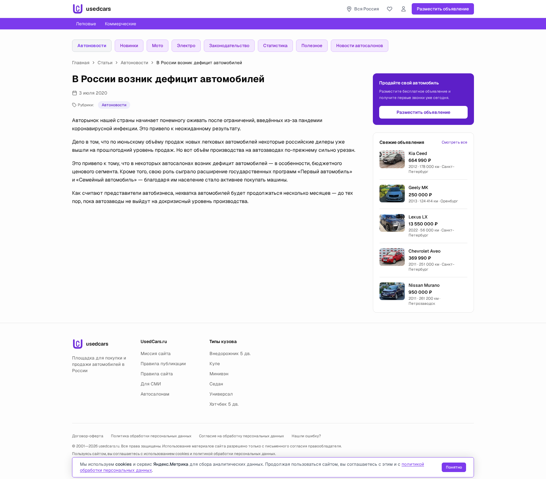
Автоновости (91, 45)
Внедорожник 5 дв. (230, 353)
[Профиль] (403, 9)
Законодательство (229, 45)
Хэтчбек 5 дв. (224, 404)
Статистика (275, 45)
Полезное (311, 45)
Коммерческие (120, 24)
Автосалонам (155, 394)
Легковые (86, 24)
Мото (157, 45)
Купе (214, 363)
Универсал (221, 394)
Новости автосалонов (359, 45)
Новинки (129, 45)
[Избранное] (389, 9)
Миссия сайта (156, 353)
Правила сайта (157, 374)
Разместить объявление (443, 9)
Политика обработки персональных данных (151, 436)
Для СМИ (151, 384)
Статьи (105, 62)
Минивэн (218, 374)
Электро (186, 45)
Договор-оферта (87, 436)
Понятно (454, 467)
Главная (80, 62)
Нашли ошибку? (306, 436)
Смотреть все (454, 142)
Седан (216, 384)
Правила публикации (163, 363)
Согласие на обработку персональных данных (241, 436)
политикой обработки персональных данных (234, 453)
